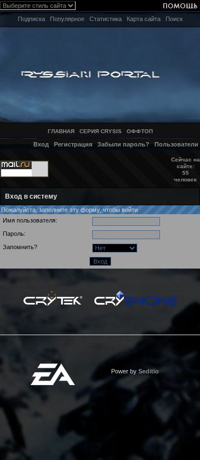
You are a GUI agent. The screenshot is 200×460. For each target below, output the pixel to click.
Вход (41, 144)
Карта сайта (144, 19)
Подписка (31, 19)
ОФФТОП (140, 131)
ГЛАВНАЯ (61, 131)
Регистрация (73, 144)
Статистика (105, 19)
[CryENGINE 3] (135, 293)
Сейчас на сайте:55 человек (185, 169)
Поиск (174, 19)
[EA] (53, 366)
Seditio (148, 371)
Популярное (67, 19)
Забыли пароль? (123, 144)
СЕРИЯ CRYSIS (100, 131)
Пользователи (176, 144)
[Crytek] (52, 293)
